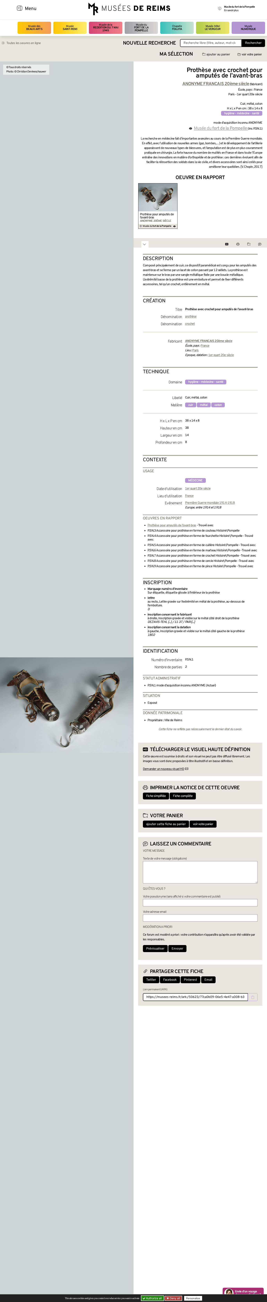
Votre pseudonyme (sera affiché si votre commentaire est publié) (181, 897)
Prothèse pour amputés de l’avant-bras (157, 216)
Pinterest (190, 980)
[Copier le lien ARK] (253, 997)
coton (218, 405)
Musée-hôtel (212, 27)
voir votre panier (252, 55)
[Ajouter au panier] (175, 185)
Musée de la (105, 27)
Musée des (34, 27)
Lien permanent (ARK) (155, 989)
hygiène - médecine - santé (241, 113)
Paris (195, 350)
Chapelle (177, 27)
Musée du (141, 27)
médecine (195, 481)
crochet (190, 324)
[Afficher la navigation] (19, 9)
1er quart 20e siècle (221, 355)
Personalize (193, 1298)
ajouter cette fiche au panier (166, 824)
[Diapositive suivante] (259, 206)
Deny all (174, 1298)
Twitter (151, 980)
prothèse (191, 317)
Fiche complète (183, 796)
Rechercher (253, 43)
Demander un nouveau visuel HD (163, 769)
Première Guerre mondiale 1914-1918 (210, 503)
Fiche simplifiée (156, 796)
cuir (190, 405)
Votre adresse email (154, 912)
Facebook (170, 980)
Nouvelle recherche (149, 43)
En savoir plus (231, 10)
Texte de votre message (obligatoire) (165, 859)
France (205, 346)
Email (208, 980)
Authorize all (153, 1298)
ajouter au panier (218, 55)
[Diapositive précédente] (141, 206)
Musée (70, 27)
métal (204, 405)
